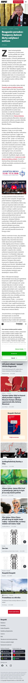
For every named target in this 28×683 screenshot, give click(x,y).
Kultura (3, 393)
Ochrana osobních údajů (7, 642)
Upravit (13, 358)
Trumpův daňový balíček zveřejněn (12, 87)
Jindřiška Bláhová (6, 526)
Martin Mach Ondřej (13, 551)
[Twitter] (6, 667)
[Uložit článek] (17, 23)
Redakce (3, 623)
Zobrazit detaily (19, 349)
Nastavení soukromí (6, 645)
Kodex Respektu (5, 628)
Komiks (3, 546)
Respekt (4, 575)
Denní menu (4, 28)
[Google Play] (6, 654)
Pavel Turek (4, 495)
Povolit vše (14, 353)
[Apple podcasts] (19, 651)
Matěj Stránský (5, 373)
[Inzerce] (14, 173)
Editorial (6, 595)
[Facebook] (2, 667)
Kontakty (3, 625)
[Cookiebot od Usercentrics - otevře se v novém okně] (16, 324)
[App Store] (6, 651)
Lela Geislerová (5, 551)
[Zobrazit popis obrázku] (21, 23)
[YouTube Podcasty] (19, 654)
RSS (2, 636)
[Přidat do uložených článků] (24, 388)
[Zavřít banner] (25, 324)
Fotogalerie (4, 362)
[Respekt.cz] (4, 2)
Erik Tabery (4, 605)
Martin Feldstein (19, 116)
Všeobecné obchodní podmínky (9, 639)
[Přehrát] (21, 388)
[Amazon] (6, 658)
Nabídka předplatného (7, 631)
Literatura (4, 459)
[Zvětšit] (14, 15)
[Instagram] (11, 667)
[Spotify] (19, 658)
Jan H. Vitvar (5, 406)
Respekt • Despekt (6, 570)
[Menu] (26, 2)
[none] (25, 23)
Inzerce (3, 634)
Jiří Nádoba (4, 45)
